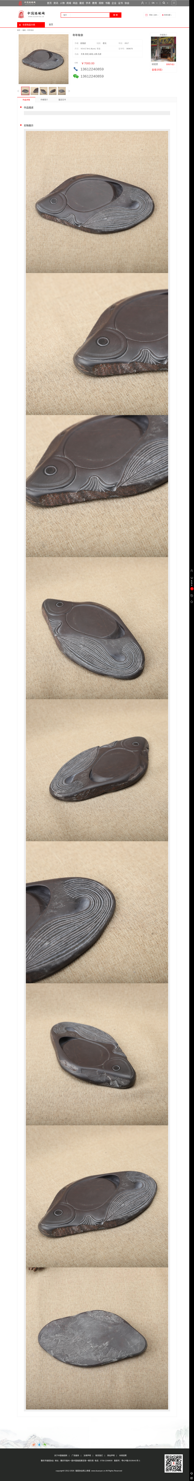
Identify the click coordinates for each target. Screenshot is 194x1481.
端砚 (24, 30)
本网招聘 (123, 1455)
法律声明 (87, 1455)
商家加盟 (167, 15)
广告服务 (75, 1455)
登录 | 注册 (153, 15)
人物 (62, 3)
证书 (120, 3)
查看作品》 (170, 64)
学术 (88, 3)
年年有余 (30, 30)
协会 (127, 3)
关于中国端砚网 (60, 1455)
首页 (49, 3)
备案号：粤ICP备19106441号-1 (127, 1461)
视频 (101, 3)
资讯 (55, 3)
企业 (114, 3)
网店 (75, 3)
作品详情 (26, 100)
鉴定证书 (62, 100)
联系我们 (99, 1455)
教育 (94, 3)
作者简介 (44, 100)
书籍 (107, 3)
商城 (68, 3)
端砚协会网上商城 (82, 1471)
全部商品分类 (28, 25)
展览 (81, 3)
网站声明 (111, 1455)
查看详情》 (158, 70)
